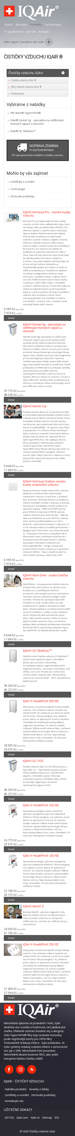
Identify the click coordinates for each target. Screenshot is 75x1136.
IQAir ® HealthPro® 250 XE (41, 944)
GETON (9, 1117)
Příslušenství (17, 93)
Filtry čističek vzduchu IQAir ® (26, 86)
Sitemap (47, 1117)
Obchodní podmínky (22, 196)
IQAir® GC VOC (33, 760)
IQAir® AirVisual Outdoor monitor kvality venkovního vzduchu (44, 483)
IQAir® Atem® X (33, 906)
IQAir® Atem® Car (35, 406)
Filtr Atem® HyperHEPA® (25, 113)
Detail (11, 318)
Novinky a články (39, 1089)
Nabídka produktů (16, 1089)
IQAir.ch (35, 1117)
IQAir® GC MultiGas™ (22, 131)
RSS (57, 1117)
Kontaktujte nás (14, 1101)
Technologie (17, 189)
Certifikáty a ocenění (22, 181)
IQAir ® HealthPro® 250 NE (41, 701)
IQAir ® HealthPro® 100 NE (41, 855)
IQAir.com (22, 1117)
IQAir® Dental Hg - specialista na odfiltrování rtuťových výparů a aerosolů (37, 121)
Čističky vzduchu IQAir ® (23, 80)
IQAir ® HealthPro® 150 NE (41, 805)
